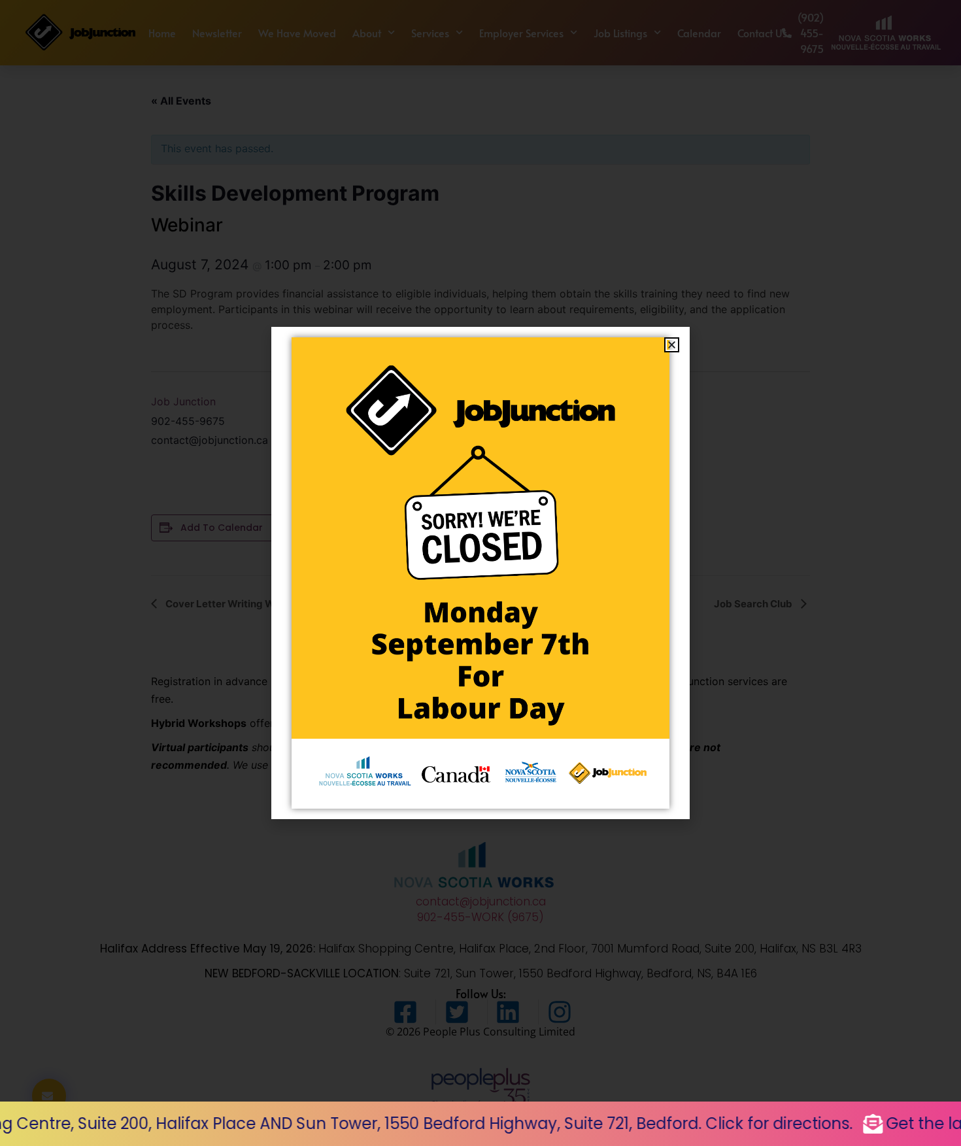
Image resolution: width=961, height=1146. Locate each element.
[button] (672, 345)
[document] (480, 573)
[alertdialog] (480, 1124)
